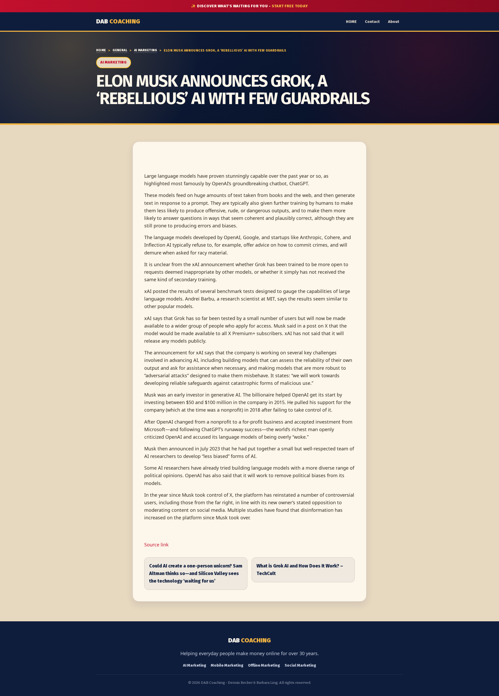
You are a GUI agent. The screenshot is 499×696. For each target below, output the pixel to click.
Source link (156, 544)
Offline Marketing (264, 665)
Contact (372, 21)
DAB (118, 21)
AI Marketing (145, 50)
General (120, 50)
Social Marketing (300, 665)
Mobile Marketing (227, 665)
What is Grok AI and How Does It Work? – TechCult (300, 569)
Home (101, 50)
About (393, 21)
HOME (351, 21)
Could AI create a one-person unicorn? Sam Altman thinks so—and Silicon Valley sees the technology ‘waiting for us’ (195, 573)
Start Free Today (290, 6)
